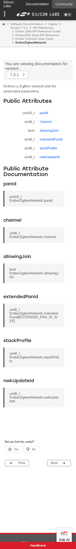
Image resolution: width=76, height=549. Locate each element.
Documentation (37, 4)
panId (44, 113)
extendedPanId (51, 139)
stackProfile (48, 148)
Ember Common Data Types (34, 38)
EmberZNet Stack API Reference (37, 35)
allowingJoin (49, 130)
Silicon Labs (8, 4)
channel (46, 122)
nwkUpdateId (50, 157)
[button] (5, 14)
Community (64, 4)
